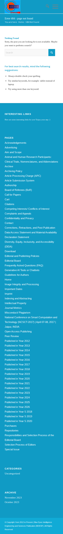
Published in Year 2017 (17, 364)
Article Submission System (19, 180)
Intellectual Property (15, 303)
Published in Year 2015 (17, 355)
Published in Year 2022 (17, 388)
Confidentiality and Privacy (19, 218)
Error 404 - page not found (19, 18)
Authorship (10, 185)
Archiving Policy (13, 171)
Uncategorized (12, 473)
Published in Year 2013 (17, 345)
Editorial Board (13, 260)
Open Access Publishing (18, 331)
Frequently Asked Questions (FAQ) (24, 265)
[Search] (46, 6)
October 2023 (12, 502)
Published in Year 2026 (17, 406)
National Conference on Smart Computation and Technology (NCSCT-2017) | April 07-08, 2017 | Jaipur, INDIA (31, 322)
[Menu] (53, 6)
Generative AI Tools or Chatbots (22, 270)
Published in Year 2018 (17, 369)
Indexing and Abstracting (18, 298)
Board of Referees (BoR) (18, 190)
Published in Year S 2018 (18, 411)
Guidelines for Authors (17, 274)
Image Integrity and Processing (22, 284)
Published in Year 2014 (17, 350)
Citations (9, 204)
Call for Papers (13, 194)
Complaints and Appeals (18, 213)
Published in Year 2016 (17, 359)
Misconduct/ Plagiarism (17, 312)
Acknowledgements (15, 142)
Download (10, 251)
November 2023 (13, 497)
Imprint (8, 293)
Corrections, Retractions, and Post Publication (30, 227)
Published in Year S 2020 (18, 421)
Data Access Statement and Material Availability (31, 232)
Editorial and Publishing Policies (22, 256)
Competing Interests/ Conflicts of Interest (27, 208)
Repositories (11, 430)
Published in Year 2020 (17, 378)
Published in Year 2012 (17, 340)
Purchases (11, 425)
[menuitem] (46, 6)
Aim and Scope (13, 152)
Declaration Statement (17, 237)
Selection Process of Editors (20, 444)
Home (8, 279)
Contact (9, 223)
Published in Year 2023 (17, 392)
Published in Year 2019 (17, 373)
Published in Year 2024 (17, 397)
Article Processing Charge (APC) (23, 175)
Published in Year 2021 (17, 383)
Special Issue (12, 449)
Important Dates (13, 289)
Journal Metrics (13, 307)
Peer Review (12, 336)
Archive (9, 166)
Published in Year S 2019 (18, 416)
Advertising (11, 147)
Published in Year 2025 (17, 402)
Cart (7, 199)
